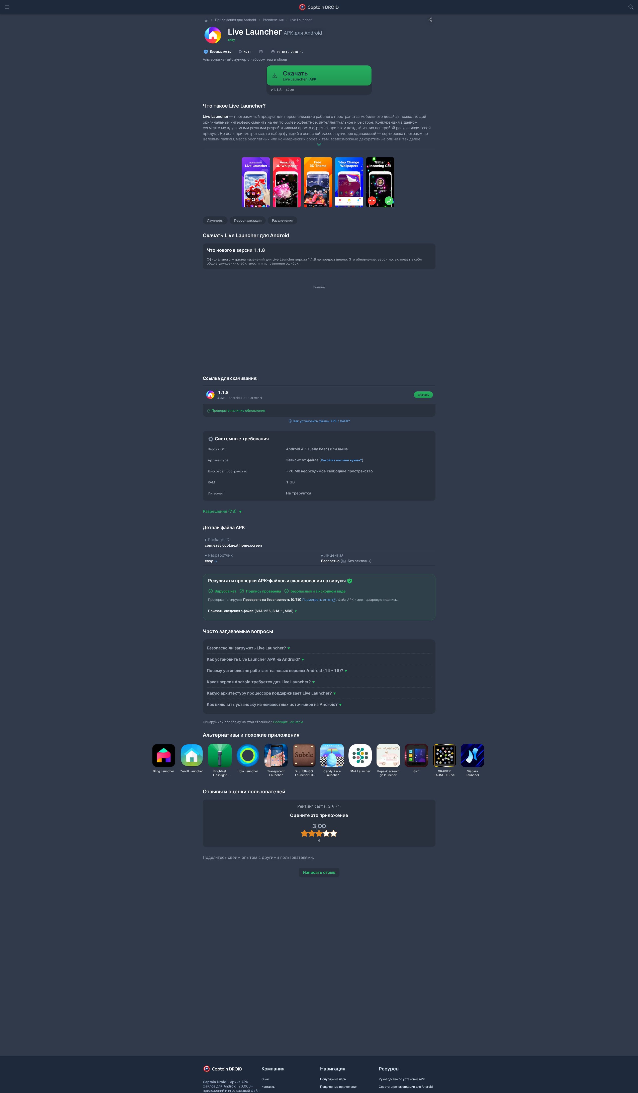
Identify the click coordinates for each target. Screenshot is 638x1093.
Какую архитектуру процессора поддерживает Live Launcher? (269, 693)
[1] (304, 833)
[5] (333, 833)
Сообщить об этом (288, 722)
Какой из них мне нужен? (341, 460)
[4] (326, 833)
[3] (319, 833)
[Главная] (206, 19)
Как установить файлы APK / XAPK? (321, 421)
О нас (265, 1079)
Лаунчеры (215, 220)
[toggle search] (631, 7)
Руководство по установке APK (402, 1079)
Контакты (268, 1086)
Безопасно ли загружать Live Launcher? (246, 647)
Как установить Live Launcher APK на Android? (253, 659)
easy (231, 40)
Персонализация (247, 220)
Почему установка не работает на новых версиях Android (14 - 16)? (275, 670)
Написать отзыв (319, 872)
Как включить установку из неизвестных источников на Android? (272, 704)
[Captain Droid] (227, 1070)
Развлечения (282, 220)
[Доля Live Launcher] (429, 19)
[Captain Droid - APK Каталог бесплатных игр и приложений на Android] (319, 7)
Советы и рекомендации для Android (406, 1086)
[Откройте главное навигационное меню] (7, 7)
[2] (311, 833)
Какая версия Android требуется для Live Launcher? (259, 681)
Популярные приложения (338, 1086)
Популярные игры (333, 1079)
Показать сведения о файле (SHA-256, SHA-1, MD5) (251, 611)
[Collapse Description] (319, 141)
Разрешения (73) (220, 511)
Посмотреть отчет (317, 600)
